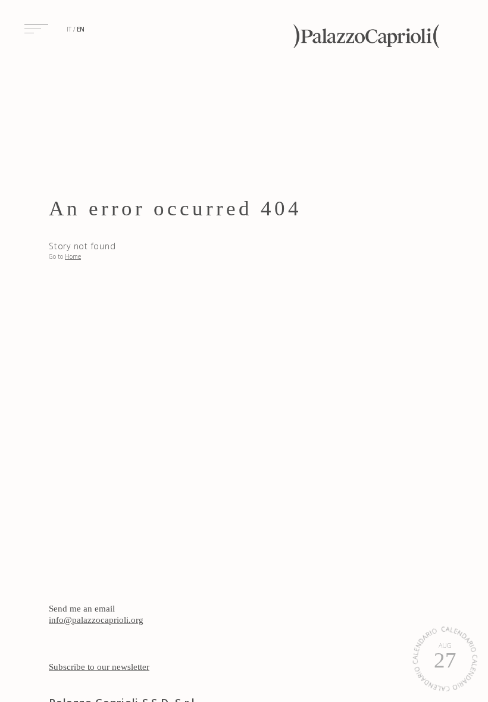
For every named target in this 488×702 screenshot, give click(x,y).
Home (73, 256)
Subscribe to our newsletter (99, 667)
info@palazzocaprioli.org (96, 620)
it (69, 29)
